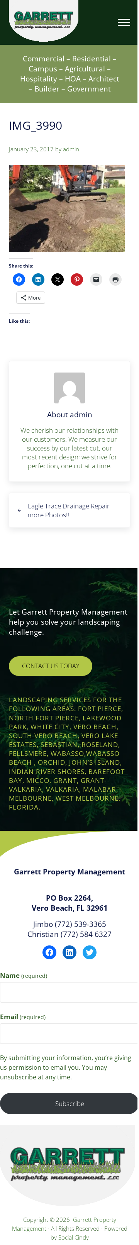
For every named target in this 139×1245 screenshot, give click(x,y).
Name (23, 975)
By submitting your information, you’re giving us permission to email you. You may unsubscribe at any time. (65, 1067)
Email (23, 1016)
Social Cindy (73, 1237)
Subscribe (69, 1103)
